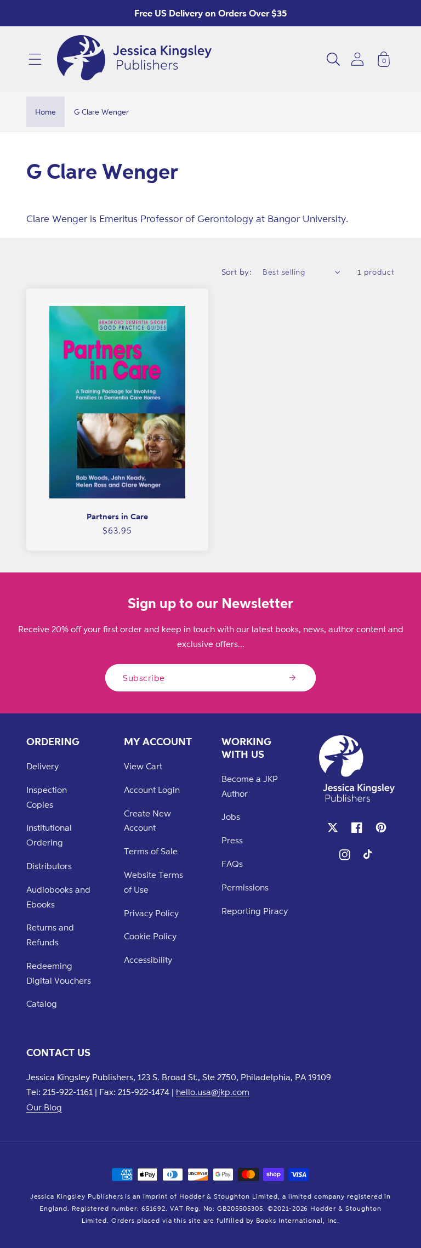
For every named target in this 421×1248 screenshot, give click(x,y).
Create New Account (147, 820)
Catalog (41, 1003)
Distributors (49, 866)
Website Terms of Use (153, 882)
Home (45, 111)
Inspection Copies (46, 797)
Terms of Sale (151, 851)
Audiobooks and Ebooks (58, 896)
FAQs (232, 864)
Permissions (245, 887)
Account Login (152, 790)
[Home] (134, 59)
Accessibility (148, 960)
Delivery (42, 766)
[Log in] (357, 59)
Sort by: (236, 271)
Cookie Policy (150, 936)
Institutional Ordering (49, 834)
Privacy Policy (151, 913)
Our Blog (44, 1107)
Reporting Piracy (254, 911)
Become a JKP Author (249, 786)
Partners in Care (117, 516)
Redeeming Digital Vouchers (58, 973)
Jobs (230, 816)
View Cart (143, 766)
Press (232, 840)
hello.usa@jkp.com (212, 1092)
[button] (35, 59)
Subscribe (144, 678)
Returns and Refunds (50, 934)
